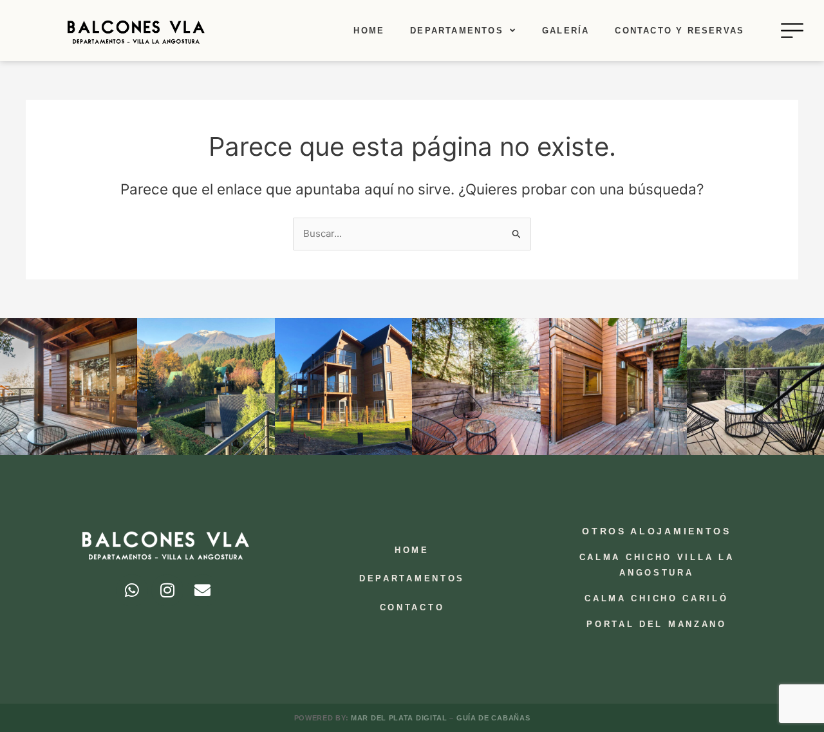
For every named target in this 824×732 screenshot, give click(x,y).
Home (368, 30)
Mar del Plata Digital (400, 718)
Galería (565, 30)
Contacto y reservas (679, 30)
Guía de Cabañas (493, 718)
